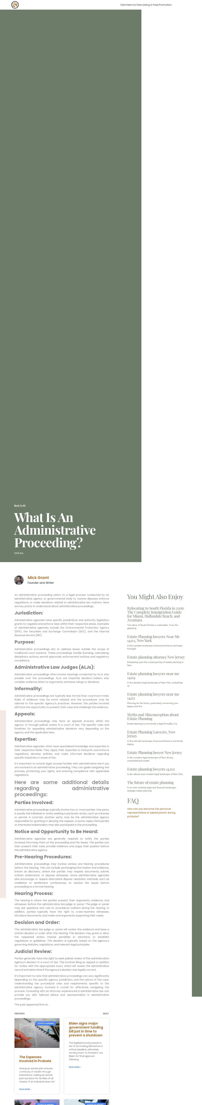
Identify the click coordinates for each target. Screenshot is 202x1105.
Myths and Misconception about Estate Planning (153, 716)
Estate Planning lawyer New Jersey (154, 752)
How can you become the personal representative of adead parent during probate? (151, 812)
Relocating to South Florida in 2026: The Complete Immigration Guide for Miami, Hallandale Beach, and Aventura (155, 613)
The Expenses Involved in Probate (35, 1059)
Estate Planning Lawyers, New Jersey (151, 733)
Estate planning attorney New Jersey (156, 656)
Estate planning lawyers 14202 (151, 768)
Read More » (25, 1089)
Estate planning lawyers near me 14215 (153, 695)
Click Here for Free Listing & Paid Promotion (146, 5)
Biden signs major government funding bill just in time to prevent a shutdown (86, 1029)
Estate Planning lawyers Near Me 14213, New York (153, 638)
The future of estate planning (150, 782)
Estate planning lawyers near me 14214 (153, 675)
